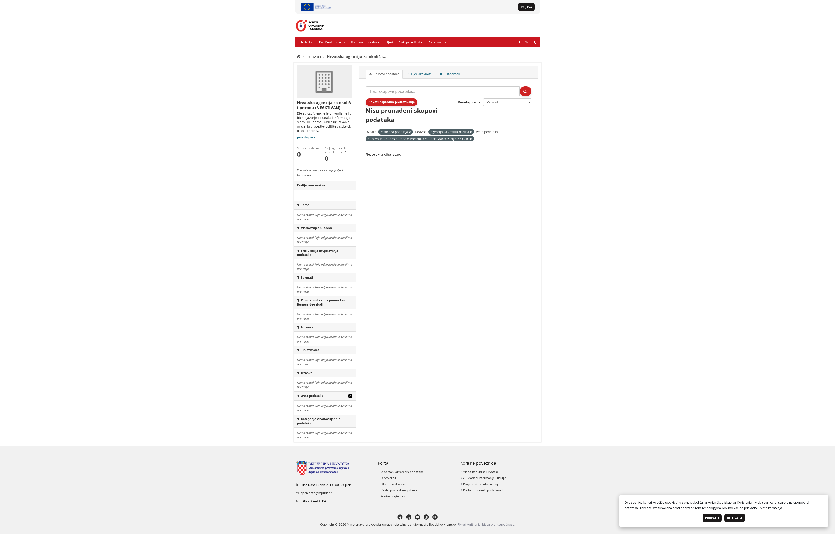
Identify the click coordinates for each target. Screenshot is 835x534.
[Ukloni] (410, 132)
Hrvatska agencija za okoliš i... (356, 56)
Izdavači (313, 56)
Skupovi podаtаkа (386, 74)
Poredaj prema (469, 102)
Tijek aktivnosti (421, 74)
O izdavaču (451, 74)
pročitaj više (306, 137)
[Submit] (525, 91)
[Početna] (299, 56)
